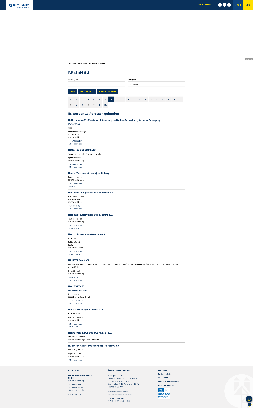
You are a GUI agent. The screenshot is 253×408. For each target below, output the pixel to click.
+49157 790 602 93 (75, 300)
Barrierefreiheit (164, 374)
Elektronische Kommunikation (170, 381)
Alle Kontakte (75, 394)
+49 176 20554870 (75, 141)
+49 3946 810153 (75, 164)
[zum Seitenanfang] (250, 405)
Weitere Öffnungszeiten (120, 401)
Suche (73, 91)
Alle (105, 105)
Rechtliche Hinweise (166, 385)
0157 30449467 (74, 206)
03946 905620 (73, 228)
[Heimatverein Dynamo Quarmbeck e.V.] (126, 336)
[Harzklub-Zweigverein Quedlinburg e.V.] (126, 221)
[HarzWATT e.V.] (126, 295)
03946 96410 (73, 277)
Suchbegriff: (73, 80)
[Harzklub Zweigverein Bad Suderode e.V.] (126, 200)
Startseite (72, 63)
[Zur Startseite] (19, 6)
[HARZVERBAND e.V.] (126, 270)
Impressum (162, 370)
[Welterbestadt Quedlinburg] (86, 383)
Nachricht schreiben (77, 390)
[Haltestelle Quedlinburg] (126, 158)
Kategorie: (132, 80)
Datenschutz (163, 378)
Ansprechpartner (117, 398)
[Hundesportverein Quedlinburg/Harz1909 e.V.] (126, 352)
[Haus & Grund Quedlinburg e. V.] (126, 318)
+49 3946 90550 (74, 384)
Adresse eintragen (108, 91)
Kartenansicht (87, 91)
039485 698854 (74, 254)
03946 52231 (73, 186)
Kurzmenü (82, 63)
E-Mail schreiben (75, 144)
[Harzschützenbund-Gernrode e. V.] (126, 244)
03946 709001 (73, 326)
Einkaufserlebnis (204, 5)
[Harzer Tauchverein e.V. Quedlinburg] (126, 180)
